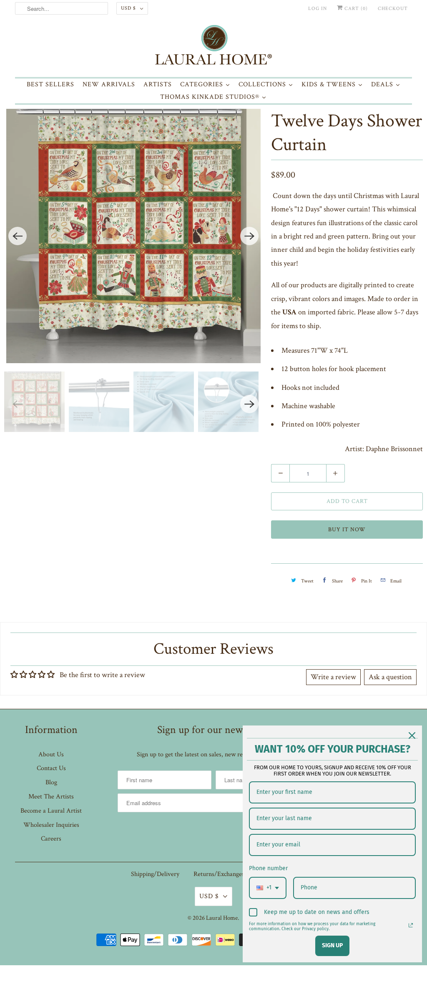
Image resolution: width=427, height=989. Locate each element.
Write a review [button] (333, 677)
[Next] (249, 236)
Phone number (268, 868)
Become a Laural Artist (51, 810)
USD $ (128, 8)
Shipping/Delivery (155, 874)
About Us (51, 754)
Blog (51, 782)
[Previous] (17, 236)
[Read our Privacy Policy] (411, 925)
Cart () (355, 8)
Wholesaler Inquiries (51, 825)
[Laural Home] (213, 47)
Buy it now (347, 529)
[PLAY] (133, 236)
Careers (51, 838)
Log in (317, 8)
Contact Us (51, 768)
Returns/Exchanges (218, 874)
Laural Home (222, 918)
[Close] (412, 735)
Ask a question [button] (390, 677)
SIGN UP (332, 945)
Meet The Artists (51, 796)
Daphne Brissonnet (394, 449)
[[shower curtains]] (133, 236)
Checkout (393, 8)
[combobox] (267, 888)
